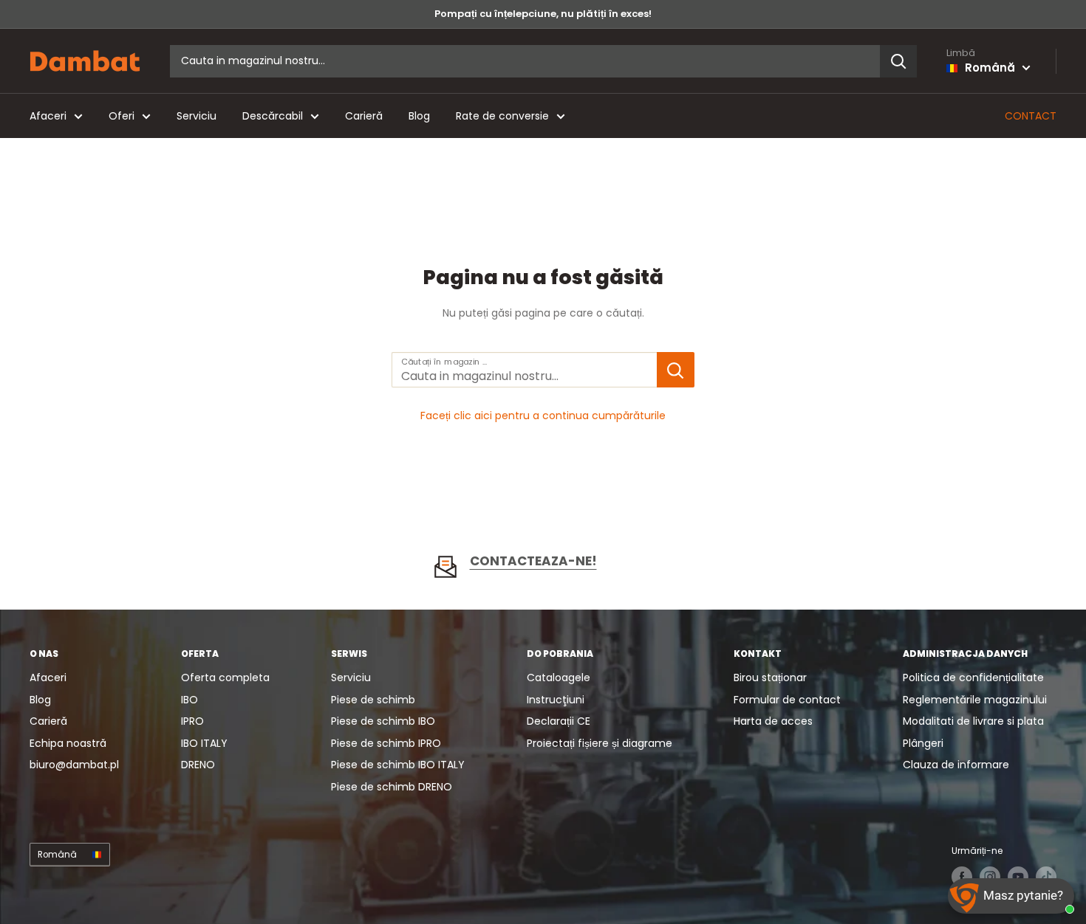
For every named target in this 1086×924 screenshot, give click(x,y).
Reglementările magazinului (975, 699)
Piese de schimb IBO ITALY (398, 764)
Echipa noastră (68, 743)
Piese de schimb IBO (383, 721)
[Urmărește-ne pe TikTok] (1046, 876)
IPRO (192, 721)
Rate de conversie (502, 115)
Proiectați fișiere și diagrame (599, 743)
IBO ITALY (204, 743)
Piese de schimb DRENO (391, 786)
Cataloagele (558, 677)
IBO (189, 699)
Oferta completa (225, 677)
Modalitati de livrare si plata (973, 721)
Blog (419, 115)
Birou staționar (770, 677)
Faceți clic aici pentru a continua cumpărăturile (543, 415)
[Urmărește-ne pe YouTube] (1018, 876)
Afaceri (48, 115)
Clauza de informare (956, 764)
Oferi (121, 115)
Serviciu (196, 115)
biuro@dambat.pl (74, 764)
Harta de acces (773, 721)
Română (57, 855)
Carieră (364, 115)
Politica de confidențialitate (973, 677)
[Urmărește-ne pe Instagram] (990, 876)
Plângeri (923, 743)
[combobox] (525, 61)
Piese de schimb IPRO (386, 743)
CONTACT (1030, 115)
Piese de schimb (373, 699)
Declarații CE (558, 721)
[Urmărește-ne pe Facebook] (962, 876)
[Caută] (898, 61)
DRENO (198, 764)
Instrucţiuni (555, 699)
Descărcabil (272, 115)
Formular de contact (787, 699)
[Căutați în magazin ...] (675, 369)
